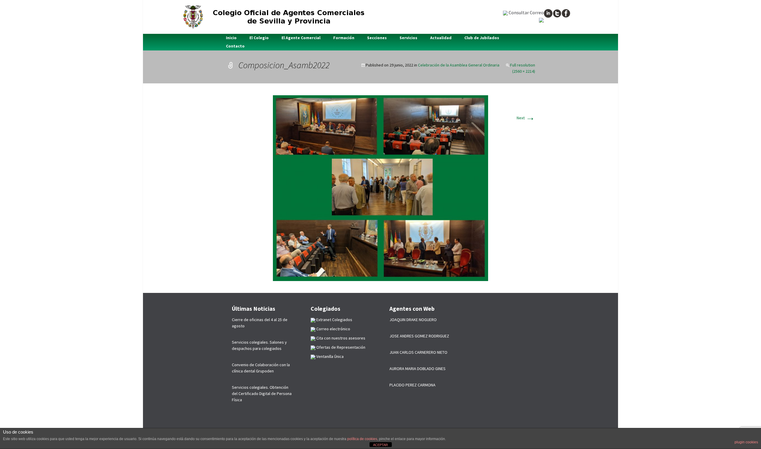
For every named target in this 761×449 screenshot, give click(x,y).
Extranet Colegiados (333, 319)
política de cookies (362, 439)
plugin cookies (746, 442)
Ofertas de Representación (340, 347)
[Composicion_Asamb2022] (380, 187)
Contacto (235, 46)
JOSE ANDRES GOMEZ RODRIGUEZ (419, 336)
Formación (343, 37)
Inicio (231, 37)
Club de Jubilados (481, 37)
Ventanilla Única (329, 356)
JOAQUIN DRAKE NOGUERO (413, 319)
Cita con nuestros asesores (340, 338)
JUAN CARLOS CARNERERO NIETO (418, 352)
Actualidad (441, 37)
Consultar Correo (526, 12)
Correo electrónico (332, 328)
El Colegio (259, 37)
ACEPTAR (380, 445)
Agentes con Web (412, 308)
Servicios (408, 37)
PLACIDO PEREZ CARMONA (412, 385)
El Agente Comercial (301, 37)
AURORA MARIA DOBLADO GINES (417, 368)
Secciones (377, 37)
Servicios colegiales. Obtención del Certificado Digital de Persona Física (262, 393)
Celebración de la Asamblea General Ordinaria (458, 65)
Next (526, 117)
